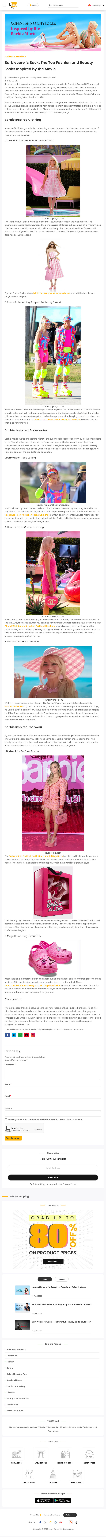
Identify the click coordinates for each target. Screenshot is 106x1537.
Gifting (10, 1368)
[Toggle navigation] (4, 5)
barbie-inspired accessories (72, 1029)
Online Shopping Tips (17, 1374)
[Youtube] (60, 1522)
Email (8, 1096)
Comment (10, 1064)
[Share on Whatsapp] (20, 1035)
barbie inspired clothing (50, 1029)
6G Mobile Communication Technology (76, 1427)
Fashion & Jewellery (15, 56)
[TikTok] (76, 1522)
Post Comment (13, 1138)
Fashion (10, 1362)
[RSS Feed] (71, 1522)
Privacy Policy (69, 1184)
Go (50, 5)
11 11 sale (41, 1427)
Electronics (12, 1355)
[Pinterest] (50, 1522)
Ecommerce (12, 1404)
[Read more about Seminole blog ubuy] (13, 5)
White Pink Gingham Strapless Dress (51, 293)
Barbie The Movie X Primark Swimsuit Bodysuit (58, 419)
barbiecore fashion (17, 1029)
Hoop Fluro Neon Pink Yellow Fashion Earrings (27, 515)
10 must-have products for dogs (23, 1427)
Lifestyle (11, 1392)
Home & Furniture (15, 1410)
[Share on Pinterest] (26, 1035)
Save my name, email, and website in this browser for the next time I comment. (45, 1119)
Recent (62, 1279)
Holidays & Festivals (16, 1349)
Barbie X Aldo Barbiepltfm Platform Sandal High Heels (36, 856)
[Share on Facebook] (7, 1035)
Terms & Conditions (52, 1515)
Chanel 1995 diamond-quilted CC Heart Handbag (30, 626)
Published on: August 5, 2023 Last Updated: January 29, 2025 (31, 78)
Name (8, 1084)
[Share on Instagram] (33, 1035)
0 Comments (12, 81)
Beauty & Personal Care (18, 1398)
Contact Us (34, 1515)
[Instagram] (55, 1522)
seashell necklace (13, 706)
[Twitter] (45, 1522)
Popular (44, 1279)
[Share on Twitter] (14, 1035)
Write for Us (70, 1515)
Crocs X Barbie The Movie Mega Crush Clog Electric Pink (32, 985)
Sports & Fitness (14, 1380)
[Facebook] (40, 1522)
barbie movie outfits (33, 1029)
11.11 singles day (52, 1427)
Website (9, 1108)
